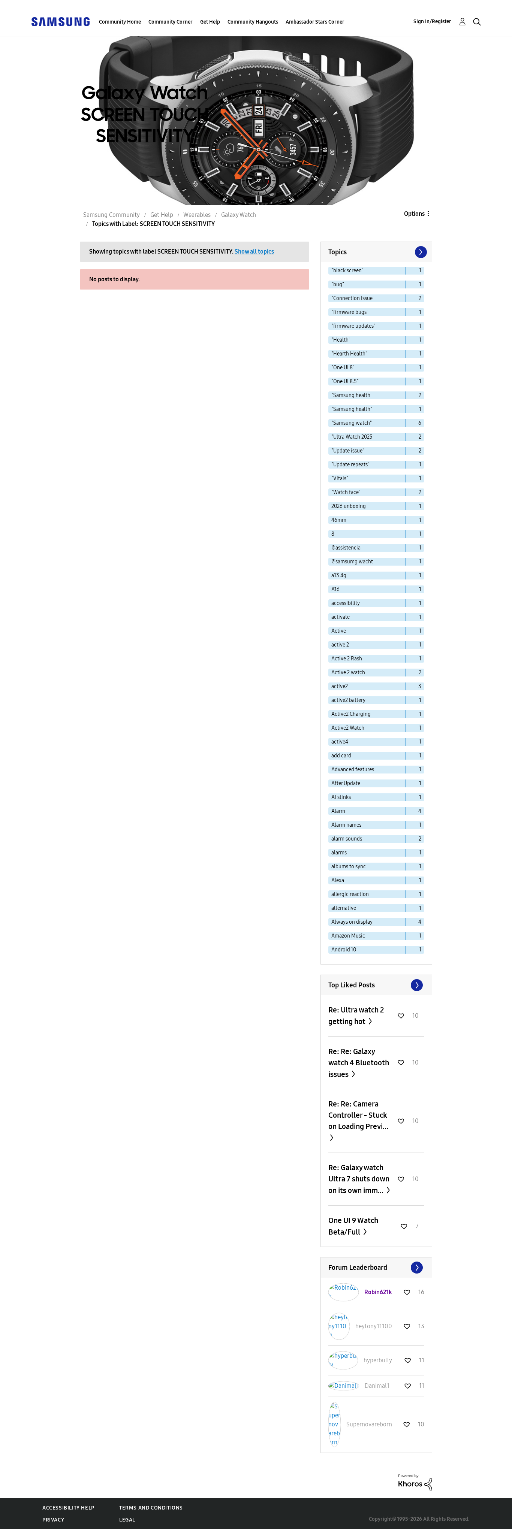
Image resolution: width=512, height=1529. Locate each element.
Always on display (352, 922)
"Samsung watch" (351, 423)
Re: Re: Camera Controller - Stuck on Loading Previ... (358, 1115)
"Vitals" (339, 478)
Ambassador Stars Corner (315, 22)
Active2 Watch (347, 728)
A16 (335, 589)
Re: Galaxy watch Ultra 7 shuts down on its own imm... (358, 1179)
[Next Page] (420, 252)
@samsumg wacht (352, 561)
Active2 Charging (351, 714)
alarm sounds (346, 839)
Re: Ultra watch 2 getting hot (356, 1015)
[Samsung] (60, 21)
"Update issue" (347, 451)
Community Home (120, 22)
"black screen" (347, 270)
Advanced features (352, 769)
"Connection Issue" (352, 298)
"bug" (337, 284)
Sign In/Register (432, 21)
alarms (339, 853)
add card (341, 756)
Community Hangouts (253, 22)
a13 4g (338, 575)
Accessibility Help (68, 1508)
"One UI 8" (343, 367)
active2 (339, 686)
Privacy (53, 1520)
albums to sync (348, 866)
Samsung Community (111, 214)
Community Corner (170, 22)
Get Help (210, 22)
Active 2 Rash (346, 658)
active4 (339, 742)
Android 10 (343, 950)
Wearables (197, 214)
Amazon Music (348, 936)
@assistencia (346, 548)
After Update (345, 783)
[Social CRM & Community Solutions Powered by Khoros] (415, 1482)
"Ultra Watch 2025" (352, 437)
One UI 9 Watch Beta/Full (353, 1226)
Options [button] (414, 213)
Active (338, 631)
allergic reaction (350, 894)
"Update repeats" (350, 464)
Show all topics (254, 251)
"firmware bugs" (349, 312)
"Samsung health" (351, 409)
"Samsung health (350, 395)
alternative (343, 908)
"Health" (340, 340)
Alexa (337, 880)
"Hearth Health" (349, 354)
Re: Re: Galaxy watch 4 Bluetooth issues (358, 1063)
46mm (338, 520)
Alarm (338, 811)
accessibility (345, 603)
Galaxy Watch (238, 214)
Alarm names (346, 825)
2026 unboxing (348, 506)
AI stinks (341, 797)
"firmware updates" (353, 326)
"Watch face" (346, 492)
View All (376, 985)
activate (340, 617)
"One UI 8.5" (345, 381)
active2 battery (348, 700)
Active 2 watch (348, 672)
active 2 (340, 645)
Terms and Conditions (151, 1508)
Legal (127, 1520)
